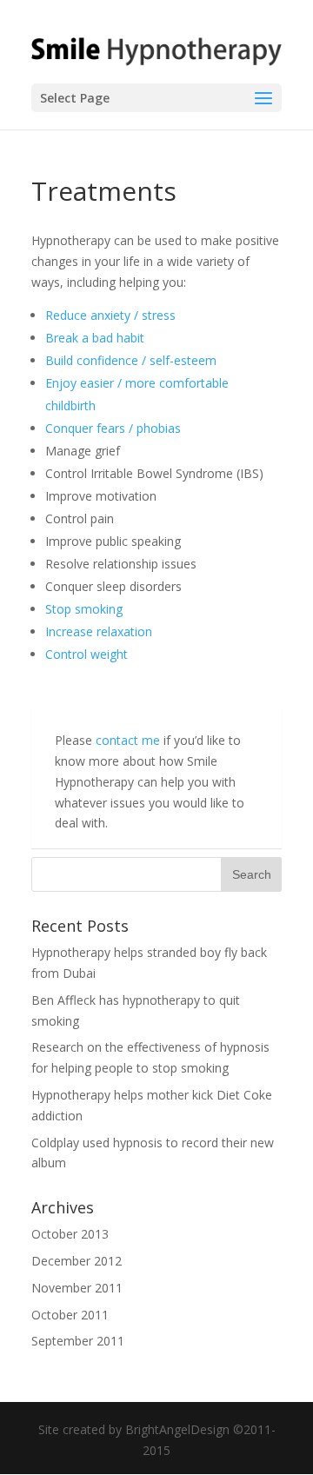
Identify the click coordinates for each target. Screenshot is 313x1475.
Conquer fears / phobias (113, 428)
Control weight (86, 654)
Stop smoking (84, 609)
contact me (128, 740)
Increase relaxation (98, 631)
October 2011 (70, 1314)
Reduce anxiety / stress (110, 315)
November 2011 (77, 1287)
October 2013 (70, 1234)
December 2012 (76, 1260)
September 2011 (77, 1340)
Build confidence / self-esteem (130, 360)
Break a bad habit (94, 337)
